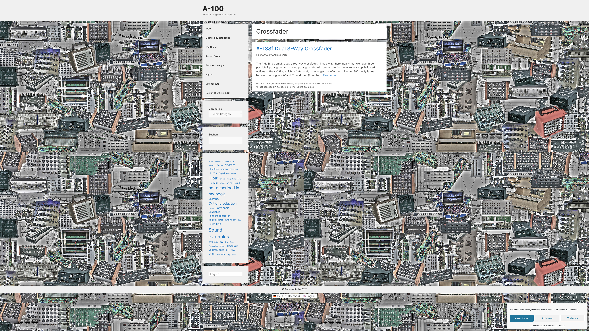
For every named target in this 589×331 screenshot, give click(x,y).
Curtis (213, 173)
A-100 (213, 8)
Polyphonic (222, 207)
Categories (215, 108)
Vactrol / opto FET (219, 249)
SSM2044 (218, 242)
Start (208, 28)
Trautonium (232, 246)
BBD (232, 161)
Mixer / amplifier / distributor (301, 83)
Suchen (213, 134)
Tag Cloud (211, 47)
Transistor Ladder (217, 246)
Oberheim (214, 199)
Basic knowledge (215, 65)
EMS (228, 174)
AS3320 (218, 161)
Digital (221, 173)
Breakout (212, 165)
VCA (233, 250)
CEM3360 (224, 169)
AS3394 (225, 161)
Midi (215, 182)
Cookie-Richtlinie (537, 325)
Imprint (562, 325)
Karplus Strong (225, 179)
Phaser (211, 208)
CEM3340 (214, 169)
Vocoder (221, 254)
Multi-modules (324, 83)
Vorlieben (572, 318)
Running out (230, 220)
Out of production (223, 203)
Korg (234, 179)
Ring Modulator (216, 220)
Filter (213, 178)
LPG (210, 183)
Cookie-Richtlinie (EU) (218, 92)
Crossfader (265, 83)
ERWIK (233, 174)
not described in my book (273, 87)
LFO (239, 178)
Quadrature (214, 212)
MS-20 (229, 183)
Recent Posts (213, 56)
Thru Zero (229, 242)
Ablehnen (547, 318)
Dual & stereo (279, 83)
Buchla (220, 165)
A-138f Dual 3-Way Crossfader (294, 48)
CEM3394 (234, 169)
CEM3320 (230, 165)
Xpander (232, 254)
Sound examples (305, 87)
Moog (222, 183)
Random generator (219, 215)
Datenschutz (551, 325)
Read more (330, 75)
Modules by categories (218, 37)
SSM (211, 242)
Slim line (291, 87)
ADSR (211, 161)
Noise (236, 182)
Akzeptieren (522, 318)
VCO (212, 254)
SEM (239, 220)
